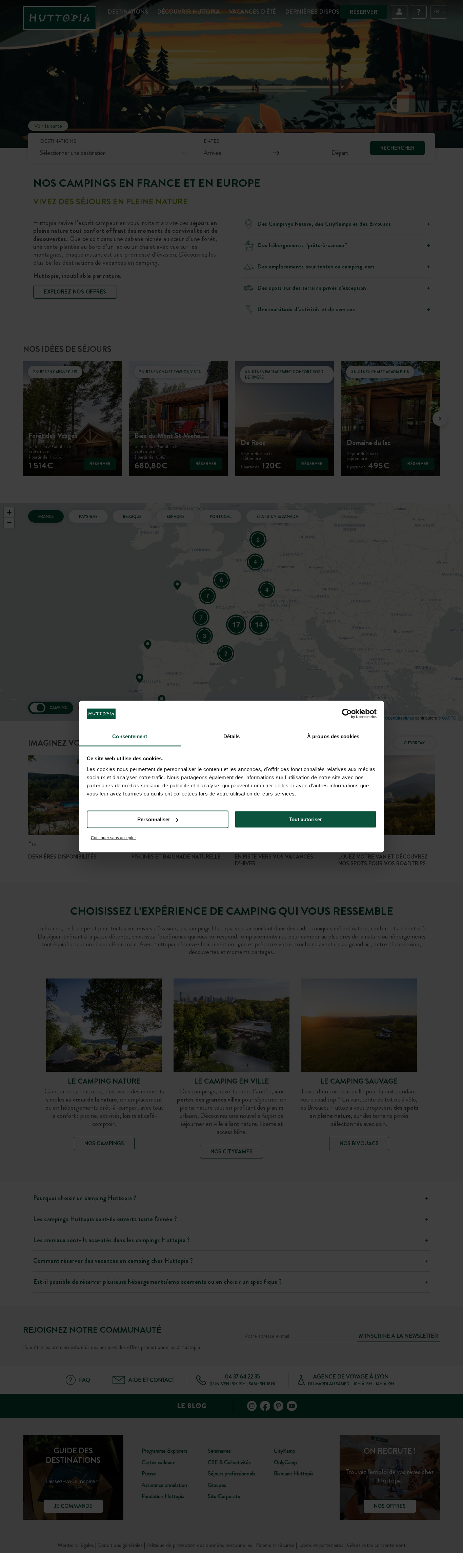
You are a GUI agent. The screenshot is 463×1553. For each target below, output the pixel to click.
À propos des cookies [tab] (333, 736)
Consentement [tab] (129, 736)
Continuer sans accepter (113, 837)
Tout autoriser (305, 819)
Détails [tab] (231, 736)
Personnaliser (153, 819)
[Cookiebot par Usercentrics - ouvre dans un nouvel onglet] (347, 714)
